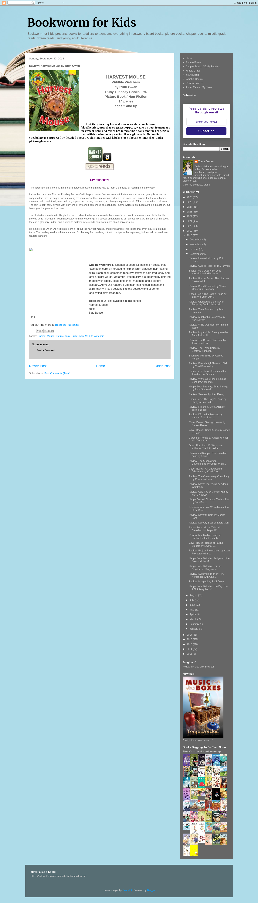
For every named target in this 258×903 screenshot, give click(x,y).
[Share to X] (45, 331)
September (196, 254)
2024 (190, 206)
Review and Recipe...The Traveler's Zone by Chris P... (208, 455)
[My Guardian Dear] (209, 830)
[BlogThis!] (42, 331)
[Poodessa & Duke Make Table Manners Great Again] (202, 842)
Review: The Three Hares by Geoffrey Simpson (204, 349)
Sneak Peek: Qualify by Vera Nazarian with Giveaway (205, 272)
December (196, 239)
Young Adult (192, 74)
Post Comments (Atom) (57, 373)
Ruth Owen (78, 336)
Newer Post (38, 366)
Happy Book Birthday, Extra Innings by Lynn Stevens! (208, 388)
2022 (190, 216)
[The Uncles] (187, 821)
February (195, 624)
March (193, 619)
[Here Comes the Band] (202, 776)
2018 (190, 235)
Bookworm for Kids (81, 22)
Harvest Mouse (46, 336)
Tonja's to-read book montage (202, 751)
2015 (190, 644)
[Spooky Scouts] (224, 817)
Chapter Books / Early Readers (203, 66)
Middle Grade (193, 70)
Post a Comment (46, 350)
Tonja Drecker (206, 161)
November (196, 244)
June (193, 605)
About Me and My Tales (199, 87)
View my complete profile (196, 184)
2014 (190, 649)
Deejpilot (127, 890)
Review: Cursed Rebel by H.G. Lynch (209, 265)
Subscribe (206, 131)
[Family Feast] (209, 785)
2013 (190, 653)
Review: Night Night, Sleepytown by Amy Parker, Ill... (208, 334)
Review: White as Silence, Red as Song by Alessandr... (207, 380)
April (192, 614)
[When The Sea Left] (195, 808)
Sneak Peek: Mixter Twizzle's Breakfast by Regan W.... (205, 529)
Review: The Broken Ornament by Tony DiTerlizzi (207, 342)
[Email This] (38, 331)
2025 (190, 202)
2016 (190, 639)
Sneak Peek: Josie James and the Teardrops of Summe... (208, 373)
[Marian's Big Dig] (224, 775)
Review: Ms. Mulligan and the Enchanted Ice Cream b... (205, 537)
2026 (190, 197)
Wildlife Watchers (94, 336)
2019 (190, 230)
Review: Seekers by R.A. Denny (206, 394)
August (194, 595)
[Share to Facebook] (49, 331)
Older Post (162, 366)
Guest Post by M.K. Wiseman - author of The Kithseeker (206, 447)
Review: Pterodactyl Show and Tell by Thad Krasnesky (208, 365)
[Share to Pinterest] (52, 331)
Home (100, 366)
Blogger (151, 890)
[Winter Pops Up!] (202, 787)
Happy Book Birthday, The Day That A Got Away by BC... (208, 588)
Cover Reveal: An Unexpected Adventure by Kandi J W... (205, 470)
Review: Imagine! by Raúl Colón (206, 581)
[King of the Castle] (209, 821)
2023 (190, 211)
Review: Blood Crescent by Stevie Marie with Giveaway (207, 288)
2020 (190, 226)
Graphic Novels (194, 79)
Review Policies (194, 83)
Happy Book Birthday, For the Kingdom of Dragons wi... (205, 567)
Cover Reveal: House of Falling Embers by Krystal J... (206, 544)
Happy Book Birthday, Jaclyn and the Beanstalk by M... (209, 560)
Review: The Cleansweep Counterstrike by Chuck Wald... (207, 462)
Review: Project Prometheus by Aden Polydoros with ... (209, 552)
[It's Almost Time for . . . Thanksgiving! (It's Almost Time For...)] (224, 830)
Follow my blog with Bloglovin (199, 666)
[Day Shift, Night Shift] (202, 795)
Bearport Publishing (67, 324)
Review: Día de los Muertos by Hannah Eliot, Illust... (205, 416)
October (194, 249)
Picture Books (193, 62)
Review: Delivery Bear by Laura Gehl (209, 522)
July (192, 600)
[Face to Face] (224, 799)
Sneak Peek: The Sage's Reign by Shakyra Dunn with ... (207, 295)
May (192, 609)
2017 (190, 634)
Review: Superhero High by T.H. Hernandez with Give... (206, 575)
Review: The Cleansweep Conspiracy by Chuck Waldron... (209, 478)
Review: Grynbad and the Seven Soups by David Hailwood (206, 303)
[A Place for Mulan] (217, 787)
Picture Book (63, 336)
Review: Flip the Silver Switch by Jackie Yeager (207, 408)
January (194, 628)
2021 (190, 221)
